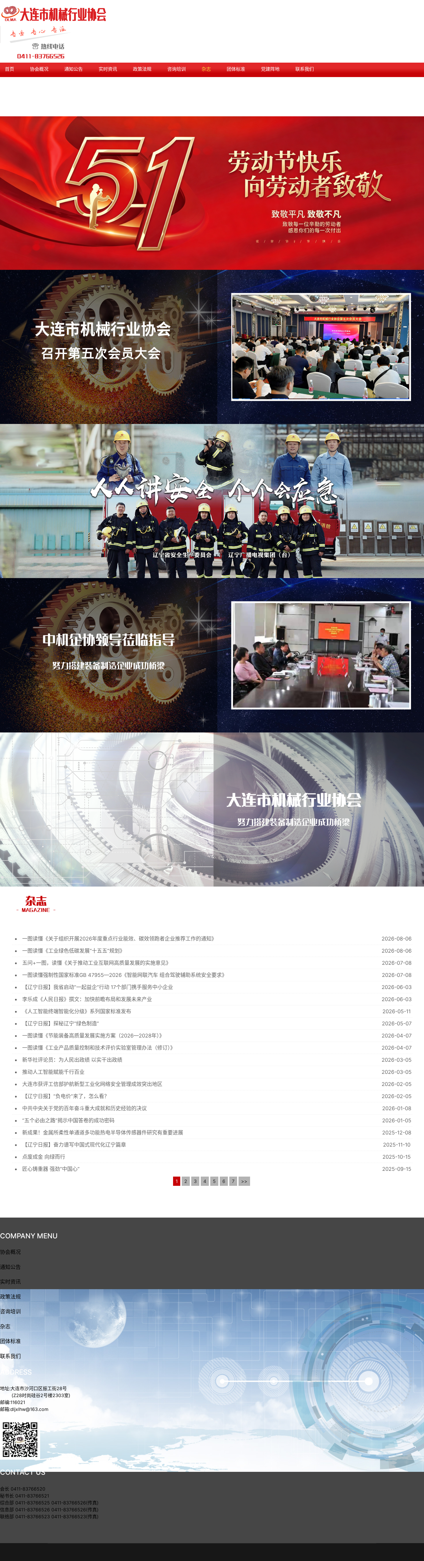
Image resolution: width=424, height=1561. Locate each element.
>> (244, 1181)
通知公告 (73, 69)
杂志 (206, 69)
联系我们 (304, 69)
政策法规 (142, 69)
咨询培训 (176, 69)
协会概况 (39, 69)
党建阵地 (270, 69)
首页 (9, 69)
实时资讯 (108, 69)
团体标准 (236, 69)
